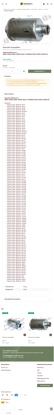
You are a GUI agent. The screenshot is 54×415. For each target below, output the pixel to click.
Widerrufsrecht (41, 381)
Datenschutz (40, 367)
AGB (38, 370)
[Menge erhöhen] (20, 71)
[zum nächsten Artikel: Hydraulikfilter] (49, 13)
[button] (2, 3)
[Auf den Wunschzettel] (48, 18)
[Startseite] (26, 4)
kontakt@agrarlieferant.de (13, 356)
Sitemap (39, 373)
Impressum (40, 375)
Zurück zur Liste (7, 9)
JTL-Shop (8, 413)
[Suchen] (6, 3)
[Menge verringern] (4, 71)
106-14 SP (29, 49)
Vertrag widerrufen (45, 385)
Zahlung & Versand (6, 370)
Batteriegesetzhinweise (43, 378)
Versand (13, 67)
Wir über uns (4, 367)
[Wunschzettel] (47, 3)
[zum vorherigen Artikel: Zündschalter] (46, 13)
